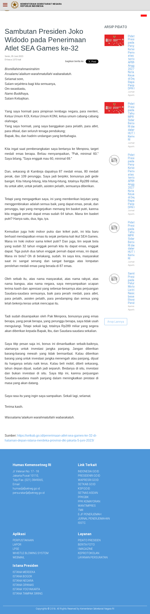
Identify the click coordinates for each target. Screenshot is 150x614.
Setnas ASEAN (88, 492)
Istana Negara (23, 580)
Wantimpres (87, 505)
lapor (17, 544)
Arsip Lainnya (115, 321)
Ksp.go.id (84, 488)
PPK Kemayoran (89, 501)
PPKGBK (83, 497)
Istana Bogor (22, 576)
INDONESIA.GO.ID (88, 471)
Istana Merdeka (24, 572)
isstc (82, 522)
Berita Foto (86, 544)
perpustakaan (23, 540)
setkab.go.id (87, 484)
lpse (16, 548)
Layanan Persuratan (93, 557)
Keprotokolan (88, 553)
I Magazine (85, 548)
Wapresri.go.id (88, 479)
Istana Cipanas (23, 584)
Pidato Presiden (89, 540)
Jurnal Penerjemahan (94, 518)
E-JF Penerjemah (89, 514)
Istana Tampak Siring (28, 593)
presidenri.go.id (89, 475)
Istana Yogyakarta (26, 589)
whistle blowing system (30, 553)
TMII (80, 510)
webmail (19, 557)
